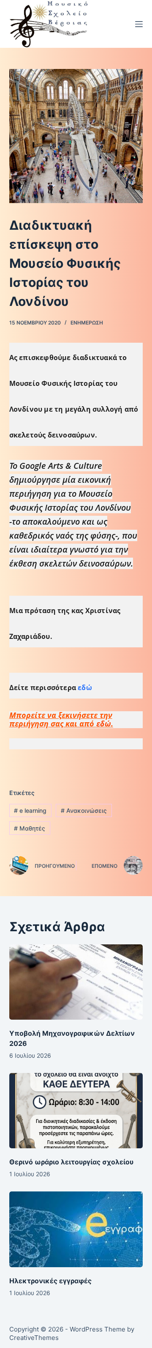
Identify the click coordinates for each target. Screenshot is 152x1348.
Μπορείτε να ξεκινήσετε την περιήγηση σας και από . (61, 719)
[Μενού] (139, 24)
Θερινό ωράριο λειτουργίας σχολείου (71, 1162)
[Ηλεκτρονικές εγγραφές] (76, 1229)
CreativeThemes (34, 1338)
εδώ (84, 687)
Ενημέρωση (87, 322)
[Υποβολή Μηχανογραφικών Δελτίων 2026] (76, 982)
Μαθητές (29, 828)
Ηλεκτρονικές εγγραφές (50, 1280)
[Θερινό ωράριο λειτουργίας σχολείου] (76, 1110)
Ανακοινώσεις (84, 810)
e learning (30, 810)
